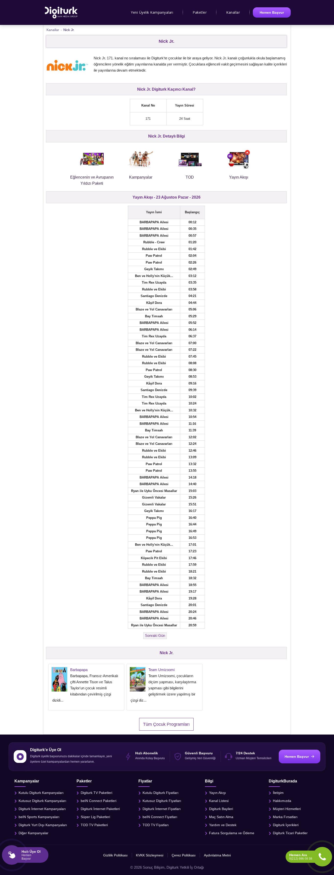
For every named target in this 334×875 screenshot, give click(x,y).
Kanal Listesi (219, 801)
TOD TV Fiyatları (156, 825)
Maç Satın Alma (221, 817)
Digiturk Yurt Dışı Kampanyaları (43, 825)
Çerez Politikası (184, 855)
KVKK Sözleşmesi (149, 855)
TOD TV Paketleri (94, 825)
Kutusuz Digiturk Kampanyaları (42, 801)
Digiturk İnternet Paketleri (100, 809)
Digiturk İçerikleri (286, 825)
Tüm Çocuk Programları (166, 724)
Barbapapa (79, 670)
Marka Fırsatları (285, 817)
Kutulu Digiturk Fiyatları (160, 793)
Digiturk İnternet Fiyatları (162, 809)
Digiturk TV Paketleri (96, 793)
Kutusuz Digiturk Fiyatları (162, 801)
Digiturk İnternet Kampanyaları (42, 809)
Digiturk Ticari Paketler (290, 833)
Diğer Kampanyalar (33, 833)
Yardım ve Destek (222, 825)
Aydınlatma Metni (217, 855)
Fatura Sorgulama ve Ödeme (231, 833)
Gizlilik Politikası (115, 855)
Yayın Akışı (217, 793)
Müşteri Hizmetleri (287, 809)
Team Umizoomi (161, 670)
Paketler (200, 12)
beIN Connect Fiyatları (160, 817)
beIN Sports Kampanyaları (39, 817)
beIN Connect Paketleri (98, 801)
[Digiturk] (61, 12)
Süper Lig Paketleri (95, 817)
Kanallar (233, 12)
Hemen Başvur (272, 12)
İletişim (278, 793)
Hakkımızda (282, 801)
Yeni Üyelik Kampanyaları (152, 12)
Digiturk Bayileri (221, 809)
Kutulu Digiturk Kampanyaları (41, 793)
